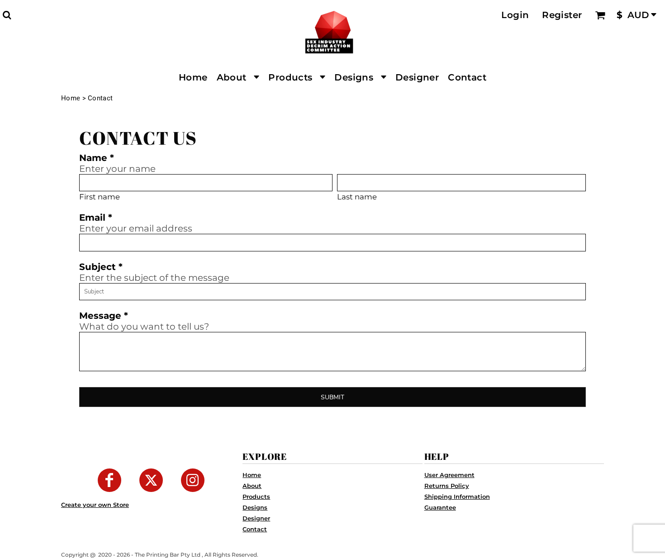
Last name (357, 196)
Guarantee (440, 507)
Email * (95, 217)
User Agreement (449, 474)
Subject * (101, 266)
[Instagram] (192, 480)
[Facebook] (109, 480)
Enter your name (117, 168)
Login (515, 14)
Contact (254, 529)
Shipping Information (457, 496)
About (251, 485)
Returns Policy (446, 485)
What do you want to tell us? (144, 326)
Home (70, 98)
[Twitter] (151, 480)
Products (256, 496)
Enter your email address (135, 228)
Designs (254, 507)
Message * (103, 315)
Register (562, 14)
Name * (96, 157)
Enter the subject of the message (154, 277)
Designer (256, 518)
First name (99, 196)
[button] (6, 14)
